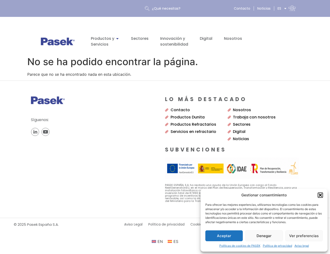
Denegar (264, 235)
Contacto (242, 8)
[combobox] (183, 8)
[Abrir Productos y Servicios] (117, 38)
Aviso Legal (133, 224)
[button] (320, 195)
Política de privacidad (277, 245)
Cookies (197, 224)
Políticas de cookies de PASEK (239, 245)
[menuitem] (286, 8)
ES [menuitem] (175, 241)
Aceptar (224, 235)
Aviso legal (301, 245)
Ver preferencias (304, 235)
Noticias (264, 8)
